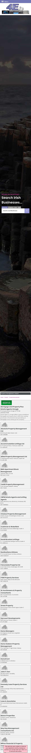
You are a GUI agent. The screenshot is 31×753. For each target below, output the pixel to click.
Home (2, 397)
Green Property (7, 605)
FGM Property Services (10, 578)
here (25, 749)
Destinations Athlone (9, 552)
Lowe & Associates (8, 701)
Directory (4, 207)
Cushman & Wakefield (10, 527)
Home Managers (7, 631)
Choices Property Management (13, 514)
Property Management (14, 397)
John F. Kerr (5, 672)
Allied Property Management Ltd (14, 456)
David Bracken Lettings (10, 539)
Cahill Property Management (12, 484)
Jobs (19, 207)
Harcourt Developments (10, 618)
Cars (15, 207)
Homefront (5, 659)
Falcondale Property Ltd (10, 565)
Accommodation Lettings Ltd (12, 444)
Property (10, 207)
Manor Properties (8, 715)
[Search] (26, 210)
